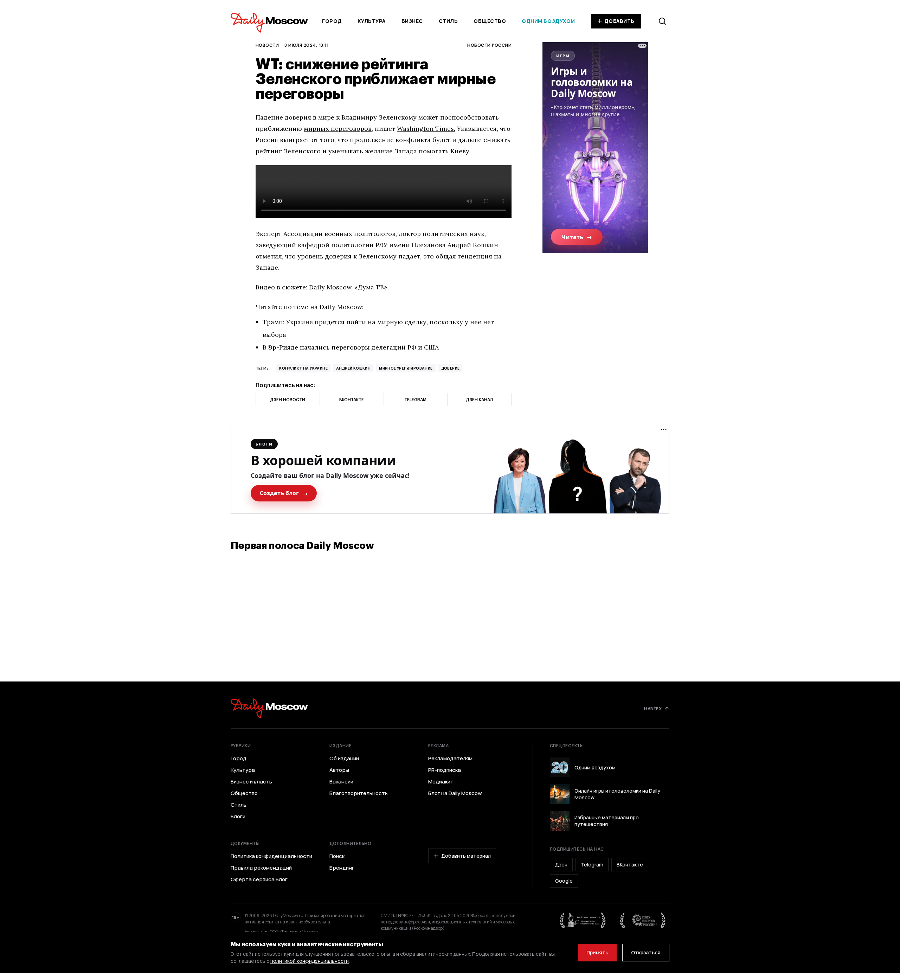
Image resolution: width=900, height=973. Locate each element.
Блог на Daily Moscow (455, 793)
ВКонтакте (630, 864)
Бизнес (412, 21)
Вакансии (341, 781)
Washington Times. (426, 128)
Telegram (592, 864)
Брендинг (341, 867)
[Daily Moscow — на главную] (269, 708)
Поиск (337, 856)
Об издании (344, 758)
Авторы (339, 770)
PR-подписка (444, 770)
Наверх (653, 708)
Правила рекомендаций (261, 867)
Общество (490, 21)
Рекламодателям (450, 758)
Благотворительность (358, 793)
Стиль (448, 21)
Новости (267, 45)
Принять (597, 952)
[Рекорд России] (643, 920)
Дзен (561, 864)
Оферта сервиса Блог (259, 879)
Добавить (619, 21)
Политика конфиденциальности (271, 856)
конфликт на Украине (303, 368)
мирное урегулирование (405, 368)
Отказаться (646, 952)
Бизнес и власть (251, 781)
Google (564, 880)
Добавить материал (466, 855)
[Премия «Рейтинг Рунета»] (583, 920)
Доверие (450, 368)
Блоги (238, 816)
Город (332, 21)
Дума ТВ (371, 287)
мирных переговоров (338, 128)
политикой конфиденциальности (309, 961)
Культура (371, 21)
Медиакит (441, 781)
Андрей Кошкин (353, 368)
